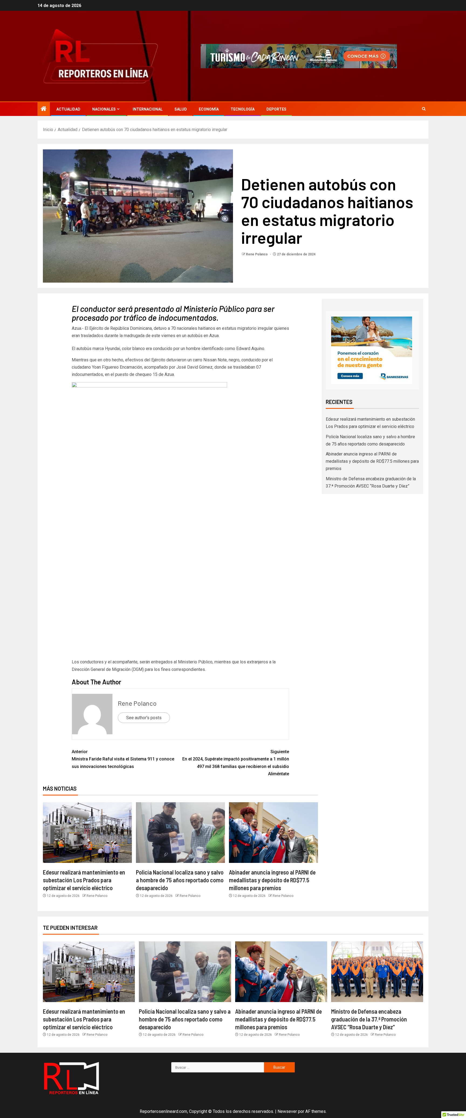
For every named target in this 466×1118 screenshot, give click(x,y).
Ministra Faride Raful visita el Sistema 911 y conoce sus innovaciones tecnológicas (123, 759)
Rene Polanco (257, 254)
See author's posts (144, 717)
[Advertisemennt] (299, 55)
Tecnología (243, 109)
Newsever (287, 1111)
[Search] (423, 109)
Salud (180, 109)
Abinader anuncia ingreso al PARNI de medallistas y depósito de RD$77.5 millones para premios (272, 880)
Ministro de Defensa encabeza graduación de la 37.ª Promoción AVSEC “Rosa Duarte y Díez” (369, 1019)
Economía (209, 109)
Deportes (276, 109)
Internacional (148, 109)
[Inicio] (44, 109)
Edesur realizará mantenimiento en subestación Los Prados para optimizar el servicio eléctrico (84, 880)
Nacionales (104, 109)
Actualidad (68, 109)
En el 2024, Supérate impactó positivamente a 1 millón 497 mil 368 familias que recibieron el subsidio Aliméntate (235, 762)
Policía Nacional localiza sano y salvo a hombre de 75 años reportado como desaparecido (180, 880)
